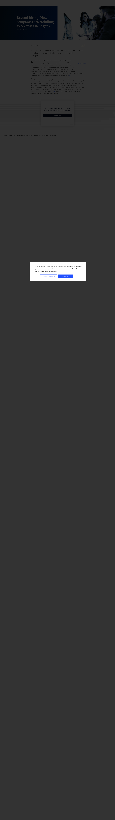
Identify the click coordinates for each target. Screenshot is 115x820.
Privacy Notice (44, 271)
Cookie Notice (47, 269)
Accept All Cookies (66, 276)
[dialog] (58, 271)
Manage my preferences (49, 276)
